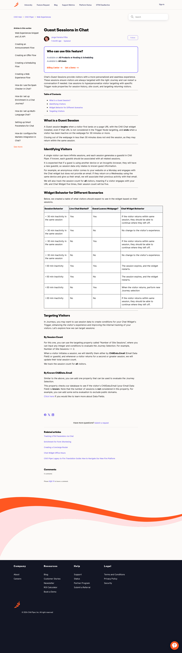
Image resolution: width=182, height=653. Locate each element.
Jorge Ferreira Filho (59, 37)
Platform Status (85, 5)
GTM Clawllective (103, 5)
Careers (17, 578)
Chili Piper (29, 17)
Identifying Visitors (57, 104)
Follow (132, 38)
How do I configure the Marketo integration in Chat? (25, 137)
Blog (56, 5)
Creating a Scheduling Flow (25, 64)
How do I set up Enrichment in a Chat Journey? (25, 100)
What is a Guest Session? (59, 100)
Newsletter (49, 583)
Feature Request (43, 5)
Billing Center (53, 67)
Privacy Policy (110, 578)
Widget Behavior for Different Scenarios (66, 107)
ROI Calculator (50, 587)
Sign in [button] (161, 4)
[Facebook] (45, 415)
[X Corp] (49, 415)
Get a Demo (70, 67)
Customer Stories (52, 578)
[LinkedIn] (53, 415)
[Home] (16, 6)
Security (108, 583)
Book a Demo (50, 591)
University (28, 5)
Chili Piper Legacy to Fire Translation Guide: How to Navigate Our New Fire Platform (79, 458)
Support (78, 574)
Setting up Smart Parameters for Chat (24, 124)
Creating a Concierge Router (56, 447)
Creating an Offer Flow (25, 55)
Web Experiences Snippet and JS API (27, 34)
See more (18, 146)
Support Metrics (68, 5)
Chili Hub (18, 17)
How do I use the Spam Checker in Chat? (25, 87)
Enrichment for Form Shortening (57, 441)
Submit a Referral (82, 587)
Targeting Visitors (56, 111)
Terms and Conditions (114, 574)
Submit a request (101, 423)
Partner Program (82, 583)
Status (77, 578)
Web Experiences (44, 17)
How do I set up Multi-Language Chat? (25, 113)
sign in (51, 481)
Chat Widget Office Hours (55, 453)
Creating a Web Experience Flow (22, 75)
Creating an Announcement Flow (24, 46)
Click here (49, 396)
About (16, 574)
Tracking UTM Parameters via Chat (59, 436)
